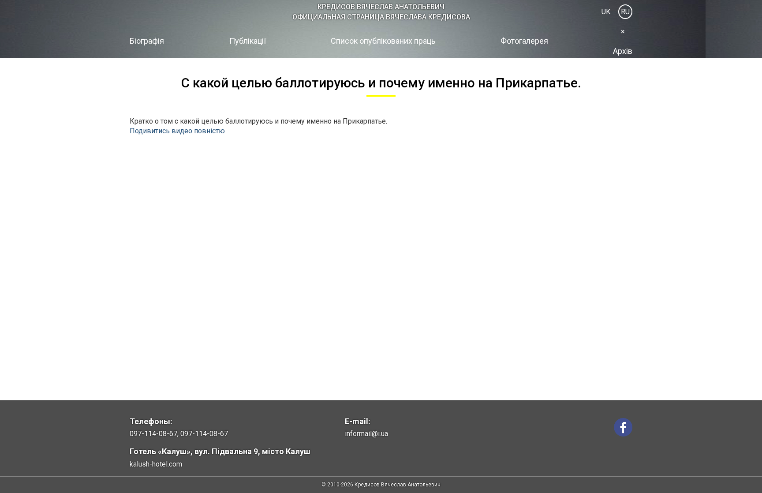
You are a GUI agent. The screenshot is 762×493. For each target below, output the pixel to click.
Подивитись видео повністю (177, 131)
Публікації (247, 40)
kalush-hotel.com (156, 464)
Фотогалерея (524, 40)
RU (625, 12)
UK (605, 12)
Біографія (147, 40)
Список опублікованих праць (383, 40)
